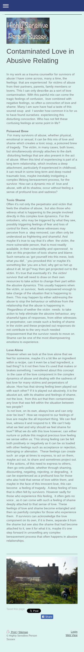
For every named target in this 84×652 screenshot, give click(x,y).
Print (13, 632)
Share (48, 616)
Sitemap (23, 632)
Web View (72, 635)
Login (74, 631)
